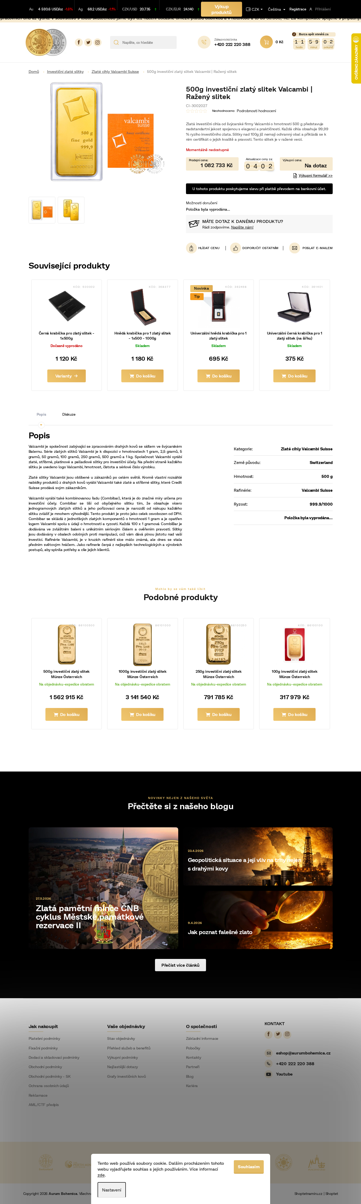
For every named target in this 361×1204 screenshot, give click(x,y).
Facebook (79, 42)
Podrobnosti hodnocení (256, 110)
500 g (326, 476)
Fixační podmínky (43, 1048)
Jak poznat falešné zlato (220, 931)
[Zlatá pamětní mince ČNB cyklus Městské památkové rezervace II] (103, 887)
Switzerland (321, 462)
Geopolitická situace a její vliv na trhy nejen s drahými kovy (244, 864)
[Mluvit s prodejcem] (306, 164)
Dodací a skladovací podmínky (54, 1057)
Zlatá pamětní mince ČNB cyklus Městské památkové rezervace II (90, 916)
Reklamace (38, 1095)
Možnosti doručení (201, 202)
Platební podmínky (44, 1038)
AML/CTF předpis (44, 1105)
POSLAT (308, 248)
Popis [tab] (41, 414)
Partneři (193, 1067)
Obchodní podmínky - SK (50, 1076)
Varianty (63, 375)
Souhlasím (249, 1166)
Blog (189, 1076)
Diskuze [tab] (69, 414)
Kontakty (193, 1057)
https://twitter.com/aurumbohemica (88, 42)
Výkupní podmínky (122, 1057)
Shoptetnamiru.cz (308, 1193)
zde (101, 1174)
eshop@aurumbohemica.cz (303, 1052)
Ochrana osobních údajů (49, 1086)
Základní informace (202, 1038)
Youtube (284, 1073)
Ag (80, 9)
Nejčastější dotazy (122, 1067)
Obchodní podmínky (45, 1067)
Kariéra (192, 1086)
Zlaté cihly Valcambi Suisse (307, 448)
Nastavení (111, 1189)
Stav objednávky (121, 1038)
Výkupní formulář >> (316, 175)
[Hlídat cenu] (206, 248)
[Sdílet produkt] (254, 248)
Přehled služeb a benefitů (128, 1048)
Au (31, 9)
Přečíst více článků (180, 964)
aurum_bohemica (98, 42)
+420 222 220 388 (295, 1063)
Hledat (183, 42)
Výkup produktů (221, 9)
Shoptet (331, 1193)
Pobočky (193, 1048)
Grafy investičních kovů (126, 1076)
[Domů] (36, 71)
